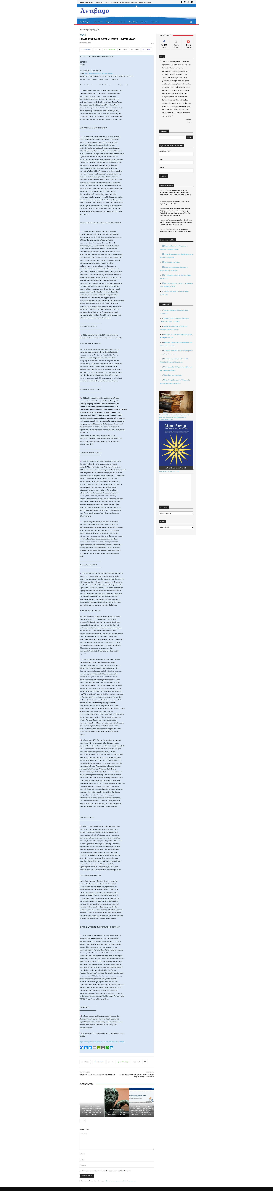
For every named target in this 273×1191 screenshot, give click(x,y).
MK (106, 73)
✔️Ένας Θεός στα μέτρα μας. (172, 375)
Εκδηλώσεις (91, 1104)
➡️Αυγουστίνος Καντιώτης (171, 262)
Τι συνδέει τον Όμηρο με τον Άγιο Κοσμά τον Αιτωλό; (117, 1113)
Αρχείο (96, 29)
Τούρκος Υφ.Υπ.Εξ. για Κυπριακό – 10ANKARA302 (97, 1074)
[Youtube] (191, 2)
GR (108, 73)
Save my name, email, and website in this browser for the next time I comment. (106, 1171)
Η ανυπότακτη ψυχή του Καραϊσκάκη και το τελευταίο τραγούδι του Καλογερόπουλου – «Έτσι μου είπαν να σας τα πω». (176, 222)
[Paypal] (185, 2)
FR (111, 73)
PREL (87, 73)
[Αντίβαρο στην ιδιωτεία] (95, 10)
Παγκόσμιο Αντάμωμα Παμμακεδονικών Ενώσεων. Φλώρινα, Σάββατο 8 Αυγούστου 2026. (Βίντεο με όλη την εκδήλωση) (92, 1110)
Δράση (89, 29)
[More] (145, 1062)
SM (103, 73)
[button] (190, 21)
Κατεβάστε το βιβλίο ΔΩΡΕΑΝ (169, 471)
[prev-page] (81, 1120)
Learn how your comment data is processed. (121, 1181)
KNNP (96, 73)
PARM (91, 73)
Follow (176, 40)
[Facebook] (181, 2)
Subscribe (188, 40)
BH (100, 73)
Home (82, 29)
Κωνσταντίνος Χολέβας (116, 1109)
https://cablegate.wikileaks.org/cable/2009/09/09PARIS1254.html (102, 1042)
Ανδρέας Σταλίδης (141, 1104)
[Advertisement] (154, 12)
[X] (188, 2)
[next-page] (84, 1120)
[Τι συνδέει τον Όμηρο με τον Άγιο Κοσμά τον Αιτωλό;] (117, 1102)
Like (164, 40)
